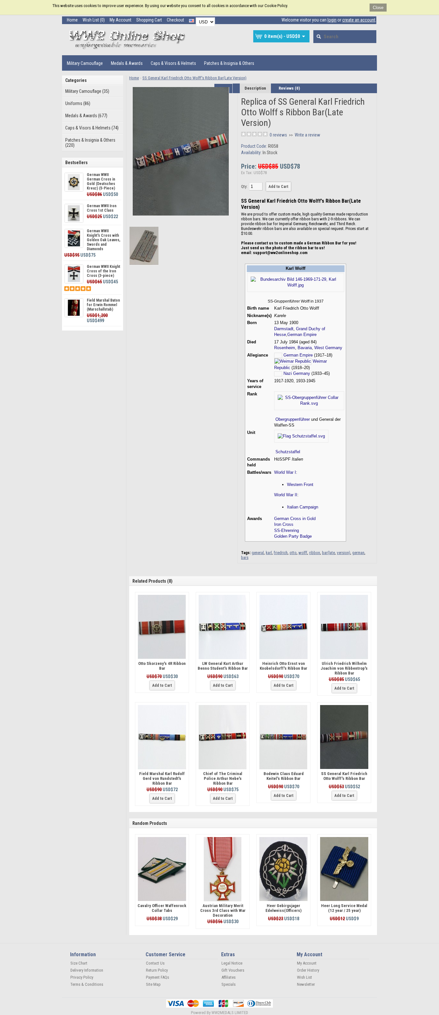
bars (244, 557)
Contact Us (155, 963)
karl (269, 552)
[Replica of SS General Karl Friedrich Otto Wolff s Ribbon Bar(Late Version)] (181, 214)
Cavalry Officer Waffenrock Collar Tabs (162, 908)
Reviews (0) (289, 88)
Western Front (300, 484)
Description (255, 88)
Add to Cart (162, 685)
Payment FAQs (157, 977)
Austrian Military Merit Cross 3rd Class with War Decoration (223, 910)
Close (378, 7)
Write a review (307, 134)
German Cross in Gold (295, 518)
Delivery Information (86, 970)
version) (343, 552)
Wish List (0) (94, 19)
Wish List (304, 977)
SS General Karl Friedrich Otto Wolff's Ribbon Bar (344, 776)
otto (293, 552)
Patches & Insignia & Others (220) (90, 142)
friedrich (281, 552)
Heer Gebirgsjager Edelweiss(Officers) (283, 908)
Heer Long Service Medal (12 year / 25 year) (344, 908)
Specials (228, 984)
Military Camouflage (85, 63)
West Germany (328, 347)
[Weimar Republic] (292, 361)
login (331, 19)
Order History (308, 970)
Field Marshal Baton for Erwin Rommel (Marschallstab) (103, 305)
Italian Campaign (302, 507)
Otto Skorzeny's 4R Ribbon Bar (162, 666)
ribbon (314, 552)
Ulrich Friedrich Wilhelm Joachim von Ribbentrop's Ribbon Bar (344, 668)
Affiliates (228, 977)
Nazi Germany (296, 373)
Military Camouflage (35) (87, 91)
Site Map (153, 984)
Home (72, 19)
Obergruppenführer (292, 419)
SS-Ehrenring (286, 530)
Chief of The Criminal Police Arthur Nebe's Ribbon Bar (222, 778)
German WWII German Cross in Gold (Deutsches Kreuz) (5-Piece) (101, 181)
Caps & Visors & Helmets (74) (92, 127)
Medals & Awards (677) (86, 115)
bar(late (328, 552)
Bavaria (305, 347)
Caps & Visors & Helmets (173, 63)
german (358, 552)
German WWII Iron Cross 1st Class (101, 208)
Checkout (175, 19)
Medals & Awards (127, 63)
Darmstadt (283, 328)
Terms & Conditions (86, 984)
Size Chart (78, 963)
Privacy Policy (81, 977)
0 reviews (278, 134)
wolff (303, 552)
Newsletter (306, 984)
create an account (358, 19)
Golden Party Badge (293, 536)
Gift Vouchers (232, 970)
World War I (285, 472)
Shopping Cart (149, 19)
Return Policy (157, 970)
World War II (285, 494)
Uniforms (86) (77, 103)
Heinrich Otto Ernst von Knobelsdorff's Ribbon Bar (283, 666)
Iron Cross (283, 524)
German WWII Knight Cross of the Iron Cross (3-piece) (103, 271)
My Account (120, 19)
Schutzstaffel (287, 451)
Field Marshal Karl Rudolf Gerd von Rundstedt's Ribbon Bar (162, 778)
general (258, 552)
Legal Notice (231, 963)
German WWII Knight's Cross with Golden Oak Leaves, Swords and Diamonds (103, 240)
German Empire (302, 334)
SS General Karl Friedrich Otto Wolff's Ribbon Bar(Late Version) (194, 77)
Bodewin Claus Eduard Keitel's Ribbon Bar (284, 776)
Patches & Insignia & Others (229, 63)
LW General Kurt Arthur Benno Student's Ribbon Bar (223, 666)
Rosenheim (284, 347)
